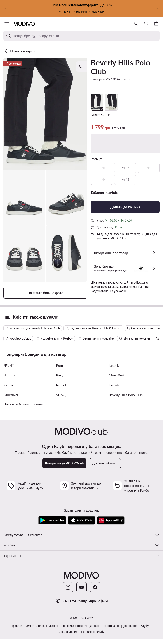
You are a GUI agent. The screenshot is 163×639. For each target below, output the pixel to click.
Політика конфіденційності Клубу (126, 626)
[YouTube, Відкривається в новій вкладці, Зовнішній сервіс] (81, 587)
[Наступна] (157, 8)
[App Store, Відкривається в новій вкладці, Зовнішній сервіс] (81, 520)
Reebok (61, 385)
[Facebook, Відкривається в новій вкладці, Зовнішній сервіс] (95, 587)
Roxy (59, 375)
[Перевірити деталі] (154, 253)
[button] (45, 114)
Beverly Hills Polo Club (120, 67)
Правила (16, 626)
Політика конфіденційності (80, 626)
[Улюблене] (146, 24)
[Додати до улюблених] (81, 66)
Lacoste (114, 385)
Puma (60, 365)
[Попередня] (6, 8)
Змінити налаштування (42, 626)
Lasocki (114, 365)
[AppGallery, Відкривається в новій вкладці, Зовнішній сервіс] (111, 520)
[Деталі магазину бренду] (154, 268)
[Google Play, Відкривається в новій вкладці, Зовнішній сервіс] (52, 520)
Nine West (116, 375)
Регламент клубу (92, 631)
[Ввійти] (136, 24)
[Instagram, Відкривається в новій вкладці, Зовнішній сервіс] (68, 587)
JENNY (8, 365)
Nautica (9, 375)
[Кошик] (156, 24)
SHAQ (61, 395)
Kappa (8, 385)
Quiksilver (10, 395)
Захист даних (68, 631)
